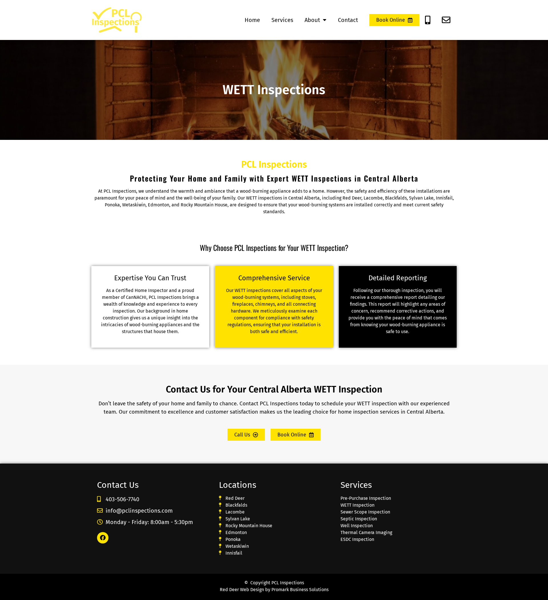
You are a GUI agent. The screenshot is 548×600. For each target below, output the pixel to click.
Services (282, 20)
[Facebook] (102, 537)
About (312, 20)
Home (252, 20)
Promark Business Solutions (300, 589)
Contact (348, 20)
